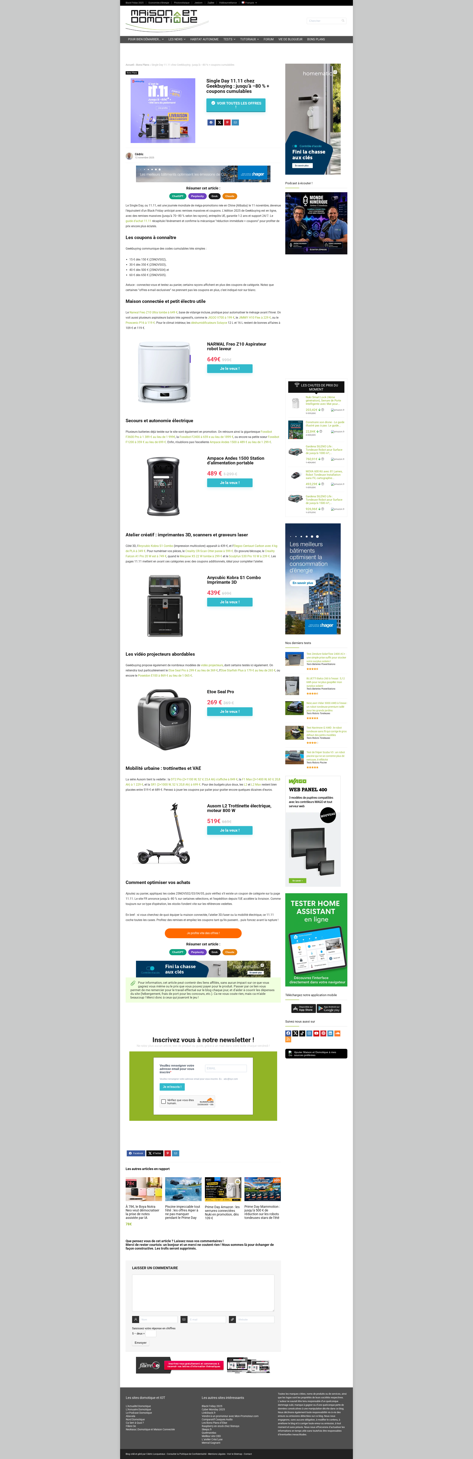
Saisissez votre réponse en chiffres (154, 1328)
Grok (215, 196)
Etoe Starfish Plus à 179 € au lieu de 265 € (247, 670)
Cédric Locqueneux (155, 1454)
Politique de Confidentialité (192, 1454)
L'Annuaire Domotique (138, 1409)
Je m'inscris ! (172, 1086)
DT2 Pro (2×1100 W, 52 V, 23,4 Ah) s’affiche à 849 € (204, 779)
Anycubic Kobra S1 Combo (155, 546)
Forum (269, 39)
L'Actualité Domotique (138, 1406)
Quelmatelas (209, 1432)
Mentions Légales (216, 1454)
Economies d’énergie (159, 2)
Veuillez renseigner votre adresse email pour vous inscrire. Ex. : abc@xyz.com (199, 1079)
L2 (245, 784)
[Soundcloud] (337, 1033)
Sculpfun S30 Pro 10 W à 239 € (249, 556)
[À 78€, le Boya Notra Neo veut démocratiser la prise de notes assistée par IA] (144, 1179)
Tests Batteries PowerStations (321, 664)
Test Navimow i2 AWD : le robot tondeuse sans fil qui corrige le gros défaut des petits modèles (327, 731)
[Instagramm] (309, 1033)
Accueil (130, 64)
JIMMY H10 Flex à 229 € (255, 317)
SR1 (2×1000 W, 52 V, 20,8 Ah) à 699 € (175, 784)
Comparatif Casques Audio (217, 1419)
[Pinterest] (323, 1033)
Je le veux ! (230, 368)
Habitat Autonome (204, 39)
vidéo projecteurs (212, 665)
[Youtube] (316, 1033)
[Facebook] (288, 1033)
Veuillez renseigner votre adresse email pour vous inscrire (177, 1069)
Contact (248, 1454)
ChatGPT (177, 196)
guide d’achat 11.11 (138, 221)
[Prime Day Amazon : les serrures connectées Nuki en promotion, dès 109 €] (223, 1179)
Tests (227, 39)
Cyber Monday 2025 (213, 1409)
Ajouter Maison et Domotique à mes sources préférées (315, 1054)
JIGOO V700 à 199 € (221, 317)
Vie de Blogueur (290, 39)
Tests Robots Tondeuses (318, 713)
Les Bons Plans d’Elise (214, 1422)
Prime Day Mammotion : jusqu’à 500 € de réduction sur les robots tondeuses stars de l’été (262, 1212)
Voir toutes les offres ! (238, 105)
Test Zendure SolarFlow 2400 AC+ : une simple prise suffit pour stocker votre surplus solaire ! (326, 657)
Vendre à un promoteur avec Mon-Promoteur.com (230, 1416)
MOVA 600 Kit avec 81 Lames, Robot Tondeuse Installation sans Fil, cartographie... (324, 475)
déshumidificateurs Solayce (209, 323)
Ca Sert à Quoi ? (135, 1422)
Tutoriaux (248, 39)
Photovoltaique (181, 2)
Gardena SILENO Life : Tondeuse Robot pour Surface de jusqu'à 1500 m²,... (324, 500)
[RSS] (288, 1039)
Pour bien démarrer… (144, 39)
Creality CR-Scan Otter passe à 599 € (209, 551)
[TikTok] (302, 1033)
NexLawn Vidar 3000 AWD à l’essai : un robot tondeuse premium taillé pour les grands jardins (327, 707)
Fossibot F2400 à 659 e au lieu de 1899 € (206, 437)
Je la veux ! (230, 482)
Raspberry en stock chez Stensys (220, 1426)
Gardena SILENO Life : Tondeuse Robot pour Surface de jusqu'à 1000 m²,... (324, 450)
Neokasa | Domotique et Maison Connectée (150, 1429)
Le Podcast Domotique (139, 1412)
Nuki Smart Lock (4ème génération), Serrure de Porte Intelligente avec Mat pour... (323, 401)
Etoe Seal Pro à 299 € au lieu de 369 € (193, 670)
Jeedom (198, 2)
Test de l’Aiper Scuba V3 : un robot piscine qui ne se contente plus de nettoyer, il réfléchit (326, 756)
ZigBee (210, 2)
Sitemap (238, 1454)
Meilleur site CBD (211, 1436)
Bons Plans (316, 39)
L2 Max (256, 784)
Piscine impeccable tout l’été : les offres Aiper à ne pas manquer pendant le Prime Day (182, 1212)
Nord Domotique (135, 1419)
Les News (176, 39)
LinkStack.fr (209, 1412)
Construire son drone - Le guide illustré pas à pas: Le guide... (325, 424)
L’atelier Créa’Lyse (212, 1439)
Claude (229, 196)
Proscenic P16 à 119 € (140, 323)
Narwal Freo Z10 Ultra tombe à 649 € (154, 312)
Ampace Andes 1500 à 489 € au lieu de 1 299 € (240, 442)
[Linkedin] (330, 1033)
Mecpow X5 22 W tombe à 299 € (201, 556)
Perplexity (197, 196)
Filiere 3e (131, 1426)
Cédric (139, 154)
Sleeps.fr (207, 1429)
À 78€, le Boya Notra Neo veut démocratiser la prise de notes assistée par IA (142, 1212)
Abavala (130, 1416)
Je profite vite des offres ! (203, 933)
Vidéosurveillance (228, 2)
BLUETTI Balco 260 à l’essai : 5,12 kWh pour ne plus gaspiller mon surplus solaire (326, 682)
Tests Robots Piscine (317, 762)
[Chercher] (343, 21)
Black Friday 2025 (135, 2)
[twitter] (295, 1033)
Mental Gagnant (211, 1442)
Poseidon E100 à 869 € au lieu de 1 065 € (165, 675)
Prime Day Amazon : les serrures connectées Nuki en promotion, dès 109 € (222, 1212)
